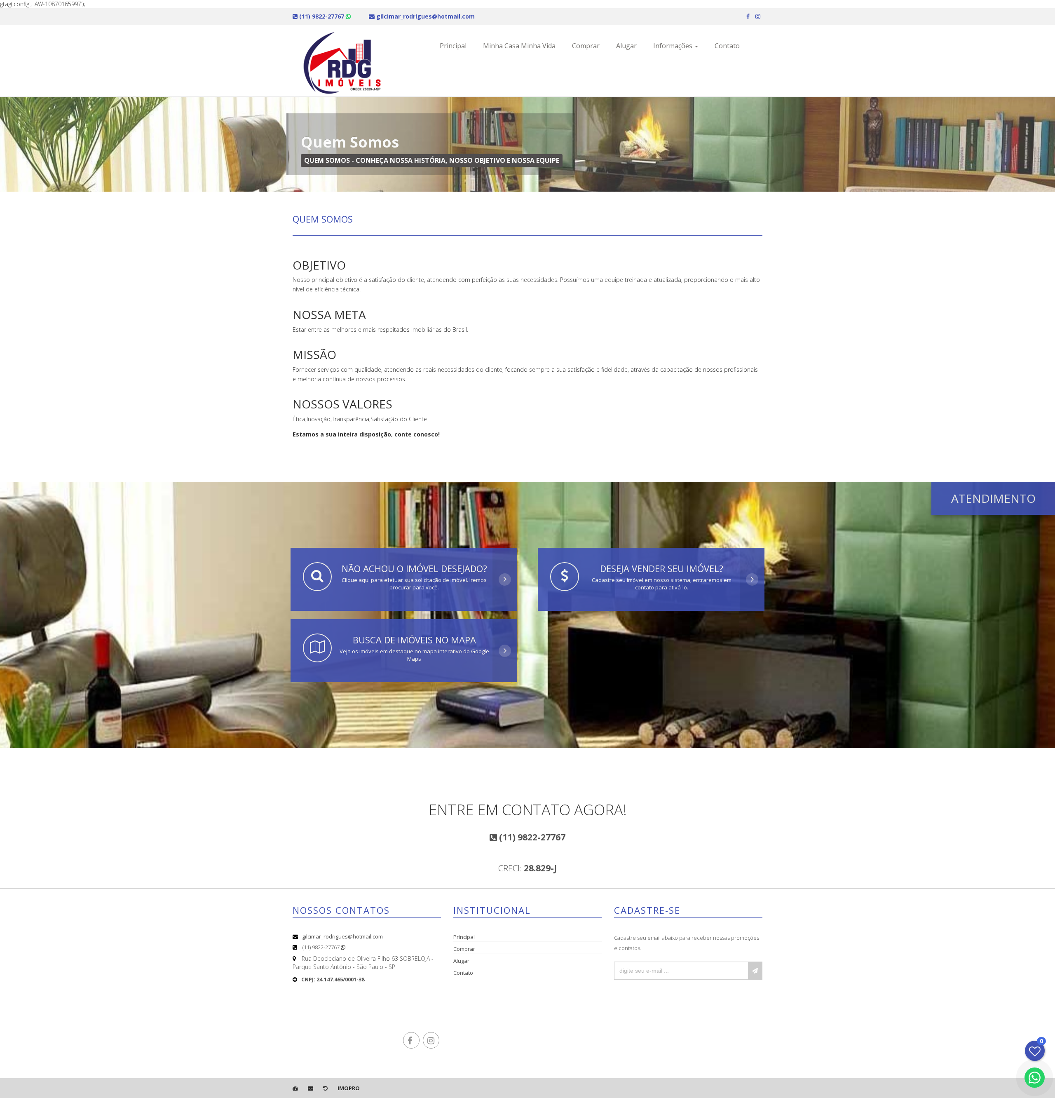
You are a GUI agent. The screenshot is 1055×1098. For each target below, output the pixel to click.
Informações (673, 45)
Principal (453, 45)
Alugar (626, 45)
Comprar (586, 45)
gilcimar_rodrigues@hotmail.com (342, 936)
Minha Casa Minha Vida (519, 45)
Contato (727, 45)
